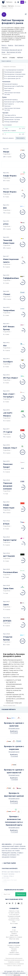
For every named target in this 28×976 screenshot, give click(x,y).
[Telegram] (6, 903)
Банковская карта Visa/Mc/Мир (14, 86)
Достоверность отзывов (14, 937)
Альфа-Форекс (10, 176)
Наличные (7, 90)
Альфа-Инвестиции (8, 506)
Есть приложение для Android (13, 76)
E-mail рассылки (14, 918)
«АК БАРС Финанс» (7, 414)
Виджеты (14, 950)
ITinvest (6, 294)
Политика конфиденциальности (14, 960)
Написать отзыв (14, 911)
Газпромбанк (9, 310)
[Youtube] (18, 903)
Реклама (14, 949)
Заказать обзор (14, 947)
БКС (5, 208)
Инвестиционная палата (11, 260)
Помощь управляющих (11, 121)
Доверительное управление (13, 117)
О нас (14, 930)
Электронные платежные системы (12, 93)
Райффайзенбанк (11, 278)
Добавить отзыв (22, 2)
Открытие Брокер (7, 638)
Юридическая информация (14, 958)
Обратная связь (14, 939)
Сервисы (14, 933)
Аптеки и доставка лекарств (11, 872)
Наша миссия (14, 931)
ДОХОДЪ (7, 621)
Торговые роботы (10, 115)
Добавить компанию (14, 945)
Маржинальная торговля (12, 119)
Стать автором (14, 914)
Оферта (9, 965)
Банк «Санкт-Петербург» (9, 395)
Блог (14, 921)
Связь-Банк (8, 588)
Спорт (5, 884)
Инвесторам (14, 935)
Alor (5, 346)
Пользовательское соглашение (14, 963)
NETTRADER (9, 556)
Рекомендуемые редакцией (13, 72)
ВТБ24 (6, 524)
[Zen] (15, 903)
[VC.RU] (21, 903)
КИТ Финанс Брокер (8, 328)
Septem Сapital (9, 540)
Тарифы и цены (14, 952)
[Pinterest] (12, 903)
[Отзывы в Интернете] (3, 2)
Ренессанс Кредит (8, 465)
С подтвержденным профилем (14, 70)
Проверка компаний (14, 916)
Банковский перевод (10, 84)
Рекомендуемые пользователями (14, 74)
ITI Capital (7, 432)
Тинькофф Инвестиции (8, 241)
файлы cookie (17, 974)
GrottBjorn (8, 362)
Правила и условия (14, 962)
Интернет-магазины (8, 874)
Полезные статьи (14, 920)
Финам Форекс (10, 192)
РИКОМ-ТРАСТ (10, 448)
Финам (6, 152)
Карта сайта (17, 965)
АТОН (5, 224)
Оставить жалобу (14, 912)
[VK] (9, 903)
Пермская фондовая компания (7, 486)
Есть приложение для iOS (12, 78)
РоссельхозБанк (10, 572)
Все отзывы (14, 923)
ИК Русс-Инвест (10, 378)
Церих (6, 605)
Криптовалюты (9, 88)
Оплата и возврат (14, 954)
